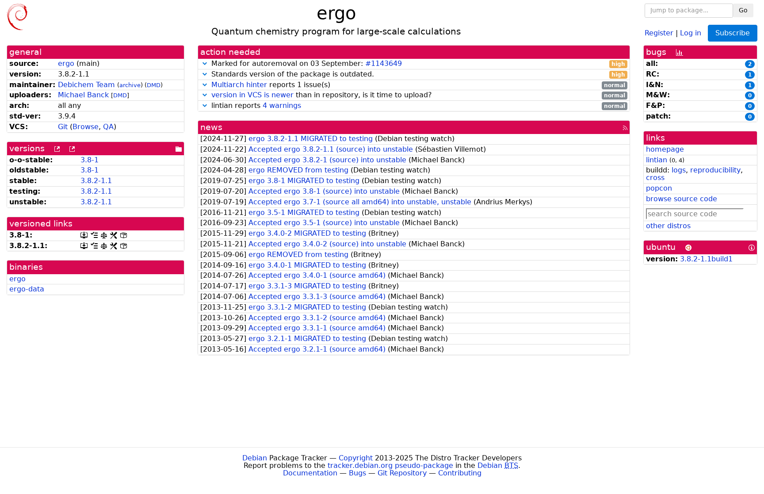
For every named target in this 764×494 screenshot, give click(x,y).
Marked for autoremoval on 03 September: (417, 64)
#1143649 (383, 63)
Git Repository (402, 473)
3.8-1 (89, 160)
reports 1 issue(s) (418, 85)
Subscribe (732, 33)
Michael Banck (83, 95)
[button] (204, 63)
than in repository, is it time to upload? (418, 95)
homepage (665, 149)
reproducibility (715, 170)
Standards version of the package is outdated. (417, 74)
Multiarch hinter (239, 84)
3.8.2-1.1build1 (706, 259)
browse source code (681, 199)
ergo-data (26, 289)
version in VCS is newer (252, 95)
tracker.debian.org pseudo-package (390, 465)
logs (679, 170)
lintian (656, 160)
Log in (690, 32)
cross (655, 177)
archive (130, 85)
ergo (66, 63)
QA (108, 127)
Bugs (357, 473)
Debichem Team (86, 84)
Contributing (459, 473)
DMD (153, 85)
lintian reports (417, 106)
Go (743, 10)
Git (63, 127)
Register (659, 32)
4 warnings (282, 105)
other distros (668, 226)
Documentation (310, 473)
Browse (86, 127)
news (211, 127)
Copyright (356, 458)
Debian (254, 458)
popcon (659, 188)
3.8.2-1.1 (96, 180)
